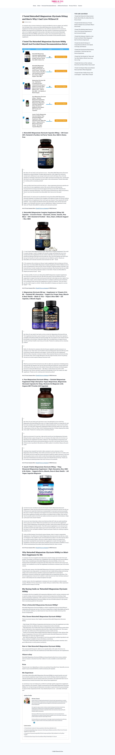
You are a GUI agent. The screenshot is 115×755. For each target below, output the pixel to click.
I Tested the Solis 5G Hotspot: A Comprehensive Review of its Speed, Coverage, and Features (83, 44)
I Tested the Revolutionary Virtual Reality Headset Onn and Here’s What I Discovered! (84, 24)
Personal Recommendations (49, 5)
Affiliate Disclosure (63, 5)
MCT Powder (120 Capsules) (38, 386)
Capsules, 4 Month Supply (31, 299)
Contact (80, 5)
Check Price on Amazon (61, 56)
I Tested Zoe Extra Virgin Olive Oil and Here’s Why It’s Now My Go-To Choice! (41, 736)
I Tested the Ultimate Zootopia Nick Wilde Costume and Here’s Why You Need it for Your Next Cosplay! (44, 734)
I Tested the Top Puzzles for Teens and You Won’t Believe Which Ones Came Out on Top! (84, 58)
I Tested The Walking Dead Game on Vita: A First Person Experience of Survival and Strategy (83, 31)
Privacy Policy (73, 5)
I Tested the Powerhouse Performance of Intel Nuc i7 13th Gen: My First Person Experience (84, 51)
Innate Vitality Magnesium (33, 467)
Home (34, 5)
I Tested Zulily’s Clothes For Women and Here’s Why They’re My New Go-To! (40, 728)
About (38, 5)
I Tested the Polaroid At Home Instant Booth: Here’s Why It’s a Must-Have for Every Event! (84, 17)
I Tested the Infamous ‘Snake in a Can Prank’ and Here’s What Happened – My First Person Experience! (83, 38)
